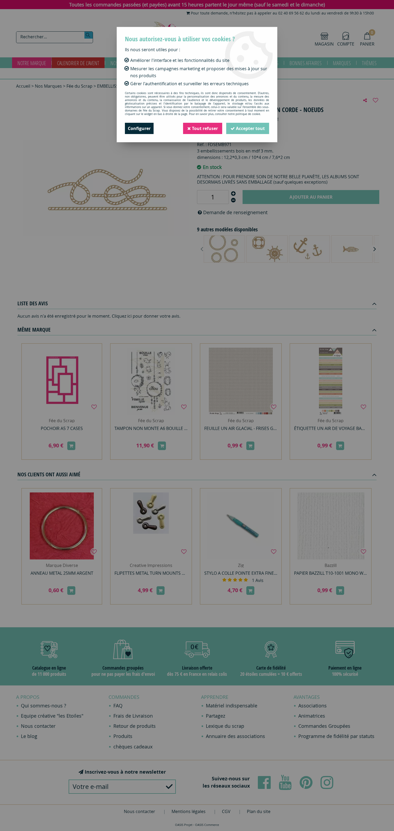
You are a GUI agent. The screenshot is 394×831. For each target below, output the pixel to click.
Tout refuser (204, 128)
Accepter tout (250, 128)
